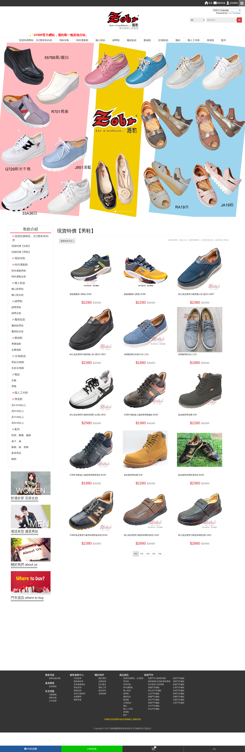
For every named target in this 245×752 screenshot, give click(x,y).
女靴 (13, 380)
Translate (236, 13)
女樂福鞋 (16, 349)
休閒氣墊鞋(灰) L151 (187, 354)
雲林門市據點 (178, 681)
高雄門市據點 (178, 690)
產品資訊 (124, 675)
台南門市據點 (178, 687)
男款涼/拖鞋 (17, 362)
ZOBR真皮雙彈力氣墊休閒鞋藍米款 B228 (88, 535)
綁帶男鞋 (16, 307)
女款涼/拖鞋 (17, 368)
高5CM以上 (17, 411)
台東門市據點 (178, 703)
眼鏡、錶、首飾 (19, 447)
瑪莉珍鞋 (64, 40)
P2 (141, 554)
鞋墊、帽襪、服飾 (21, 435)
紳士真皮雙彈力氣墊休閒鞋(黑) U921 (194, 535)
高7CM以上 (17, 417)
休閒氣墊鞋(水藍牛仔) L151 (136, 354)
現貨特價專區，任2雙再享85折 (35, 40)
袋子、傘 (16, 441)
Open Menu (242, 3)
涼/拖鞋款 (163, 40)
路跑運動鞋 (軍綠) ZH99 (80, 294)
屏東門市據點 (178, 693)
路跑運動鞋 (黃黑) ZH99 (135, 294)
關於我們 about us (24, 564)
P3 (147, 554)
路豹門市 (148, 675)
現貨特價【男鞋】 (21, 252)
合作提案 (53, 701)
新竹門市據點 (154, 700)
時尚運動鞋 (82, 40)
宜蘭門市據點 (178, 696)
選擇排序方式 (67, 241)
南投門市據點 (178, 678)
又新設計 (147, 728)
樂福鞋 (147, 40)
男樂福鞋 (16, 343)
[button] (18, 130)
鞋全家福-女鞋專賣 (156, 684)
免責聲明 (77, 696)
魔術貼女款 (17, 331)
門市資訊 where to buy (27, 597)
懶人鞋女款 (17, 295)
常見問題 (49, 691)
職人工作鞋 (194, 40)
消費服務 (53, 694)
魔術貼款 (132, 40)
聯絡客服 (77, 700)
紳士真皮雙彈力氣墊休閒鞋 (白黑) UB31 (88, 415)
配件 (223, 40)
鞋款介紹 (183, 240)
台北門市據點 (154, 693)
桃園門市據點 (154, 696)
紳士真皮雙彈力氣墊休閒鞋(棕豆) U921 (141, 535)
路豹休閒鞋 (172, 240)
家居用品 (16, 453)
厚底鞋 (210, 40)
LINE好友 (92, 749)
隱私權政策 (78, 681)
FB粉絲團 (31, 749)
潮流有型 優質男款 (24, 531)
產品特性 (102, 690)
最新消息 (49, 675)
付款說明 (77, 678)
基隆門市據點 (154, 687)
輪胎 (13, 459)
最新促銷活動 (54, 678)
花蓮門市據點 (178, 700)
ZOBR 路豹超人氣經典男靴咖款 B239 (141, 415)
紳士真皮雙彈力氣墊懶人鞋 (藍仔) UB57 (196, 294)
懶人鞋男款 (17, 289)
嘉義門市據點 (178, 684)
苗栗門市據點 (154, 703)
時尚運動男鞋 (18, 270)
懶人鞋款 (100, 40)
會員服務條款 (79, 684)
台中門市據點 (154, 706)
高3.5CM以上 (18, 405)
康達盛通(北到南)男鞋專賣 (159, 681)
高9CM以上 (17, 423)
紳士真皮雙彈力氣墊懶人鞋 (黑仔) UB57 (88, 354)
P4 (153, 554)
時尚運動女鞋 (18, 276)
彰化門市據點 (154, 709)
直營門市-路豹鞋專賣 (157, 678)
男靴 (13, 386)
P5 (159, 554)
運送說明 (77, 687)
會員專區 (49, 683)
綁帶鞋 (116, 40)
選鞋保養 (53, 698)
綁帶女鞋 (16, 313)
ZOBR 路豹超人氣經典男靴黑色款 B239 (88, 475)
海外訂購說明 (79, 693)
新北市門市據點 (154, 690)
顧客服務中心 (77, 675)
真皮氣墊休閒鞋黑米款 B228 (191, 475)
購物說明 (77, 690)
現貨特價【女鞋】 (21, 246)
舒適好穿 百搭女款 (24, 498)
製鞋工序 (102, 687)
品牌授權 (102, 693)
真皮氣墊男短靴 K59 (187, 415)
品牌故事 (102, 681)
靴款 (178, 40)
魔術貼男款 (17, 325)
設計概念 (102, 684)
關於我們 (99, 675)
